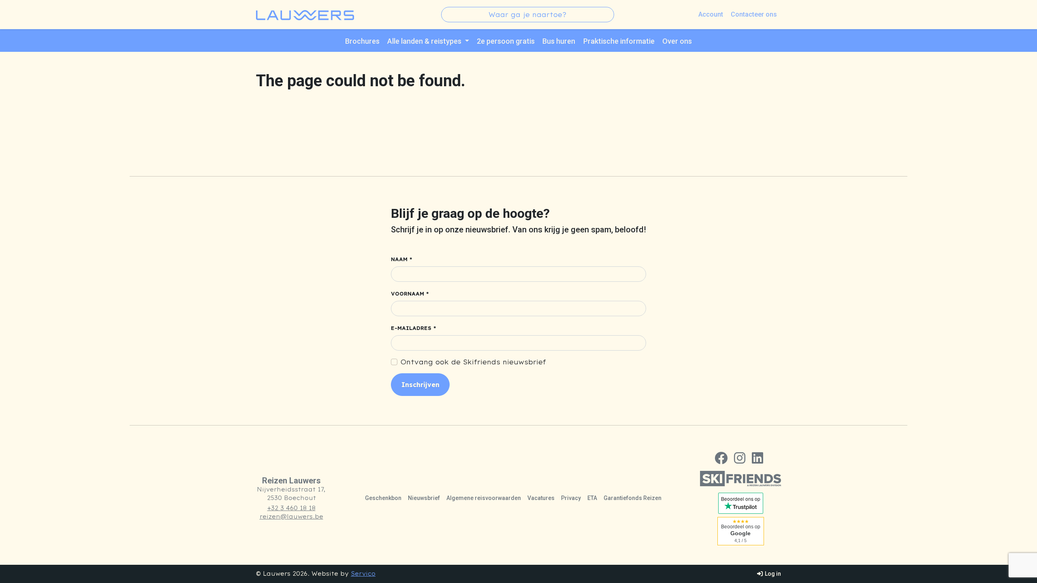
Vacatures (541, 498)
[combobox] (527, 14)
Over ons (677, 41)
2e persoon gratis (506, 41)
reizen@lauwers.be (291, 516)
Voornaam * (410, 294)
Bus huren (558, 41)
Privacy (571, 498)
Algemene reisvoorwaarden (483, 498)
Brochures (362, 41)
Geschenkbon (383, 498)
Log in (772, 573)
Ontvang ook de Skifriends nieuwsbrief (473, 362)
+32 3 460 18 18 (291, 508)
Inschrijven (420, 385)
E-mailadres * (413, 328)
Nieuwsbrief (424, 498)
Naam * (401, 259)
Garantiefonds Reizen (632, 498)
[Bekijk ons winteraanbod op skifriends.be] (740, 478)
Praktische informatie (619, 41)
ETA (592, 498)
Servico (363, 573)
